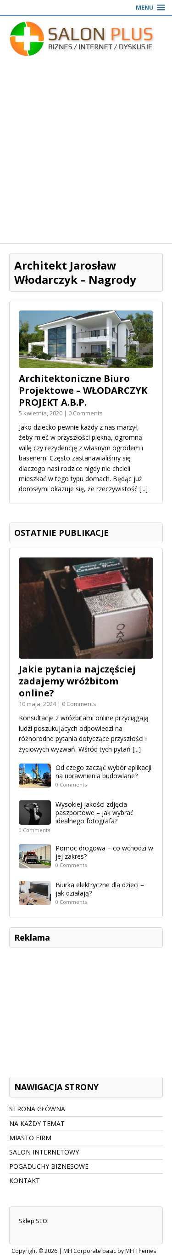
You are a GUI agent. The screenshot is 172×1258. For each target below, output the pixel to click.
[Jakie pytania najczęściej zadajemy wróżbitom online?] (86, 653)
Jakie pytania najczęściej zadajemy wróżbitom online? (77, 681)
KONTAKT (24, 1180)
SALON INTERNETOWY (44, 1152)
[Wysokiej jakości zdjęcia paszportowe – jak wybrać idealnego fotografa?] (35, 819)
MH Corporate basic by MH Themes (109, 1251)
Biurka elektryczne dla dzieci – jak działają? (99, 888)
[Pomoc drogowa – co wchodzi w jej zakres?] (35, 862)
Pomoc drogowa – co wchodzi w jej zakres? (104, 852)
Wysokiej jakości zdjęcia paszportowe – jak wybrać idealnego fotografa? (94, 812)
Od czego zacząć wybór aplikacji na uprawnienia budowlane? (103, 771)
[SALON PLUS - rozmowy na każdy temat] (86, 39)
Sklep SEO (33, 1221)
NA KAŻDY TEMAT (37, 1123)
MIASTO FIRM (30, 1137)
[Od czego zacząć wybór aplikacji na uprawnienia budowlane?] (35, 782)
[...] (143, 488)
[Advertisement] (86, 152)
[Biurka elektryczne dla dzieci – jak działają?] (35, 899)
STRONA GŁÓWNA (37, 1108)
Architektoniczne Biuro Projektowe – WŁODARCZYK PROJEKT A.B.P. (83, 390)
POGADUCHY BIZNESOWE (49, 1166)
